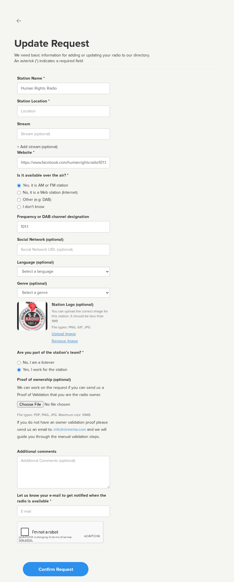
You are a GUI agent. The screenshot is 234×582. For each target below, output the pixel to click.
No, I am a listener (39, 362)
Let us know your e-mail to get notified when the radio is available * (61, 498)
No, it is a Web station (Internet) (50, 192)
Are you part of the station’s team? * (50, 352)
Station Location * (33, 101)
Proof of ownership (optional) (44, 379)
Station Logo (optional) (72, 304)
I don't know (33, 206)
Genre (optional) (32, 283)
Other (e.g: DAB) (37, 199)
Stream (23, 124)
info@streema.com (70, 429)
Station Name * (31, 78)
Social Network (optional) (40, 239)
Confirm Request (56, 569)
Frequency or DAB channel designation (53, 216)
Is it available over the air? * (42, 175)
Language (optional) (35, 262)
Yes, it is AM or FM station (45, 185)
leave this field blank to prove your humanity (21, 5)
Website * (26, 152)
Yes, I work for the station (45, 369)
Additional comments (37, 451)
